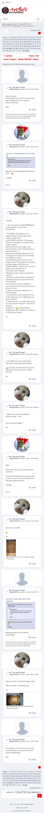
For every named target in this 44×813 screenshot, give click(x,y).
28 (20, 40)
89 (35, 46)
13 (27, 37)
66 (25, 44)
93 (5, 48)
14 (29, 37)
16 (34, 37)
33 (31, 40)
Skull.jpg (11, 557)
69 (31, 44)
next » (39, 30)
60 (12, 44)
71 (35, 44)
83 (23, 46)
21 (5, 40)
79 (14, 46)
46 (20, 42)
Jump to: (9, 792)
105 (36, 48)
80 (16, 46)
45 (18, 42)
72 (38, 44)
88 (33, 46)
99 (18, 48)
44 (16, 42)
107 (3, 51)
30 (25, 40)
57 (5, 44)
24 (12, 40)
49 (27, 42)
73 (40, 44)
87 (31, 46)
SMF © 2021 (20, 804)
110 (13, 51)
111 (16, 51)
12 (25, 37)
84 (25, 46)
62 (16, 44)
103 (30, 48)
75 (5, 46)
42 (12, 42)
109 (10, 51)
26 (16, 40)
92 (3, 48)
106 (39, 48)
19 (40, 37)
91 (40, 46)
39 (5, 42)
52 (33, 42)
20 (3, 40)
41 (10, 42)
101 (24, 48)
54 (38, 42)
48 (25, 42)
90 (38, 46)
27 (18, 40)
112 (19, 51)
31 (27, 40)
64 (20, 44)
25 (14, 40)
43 (14, 42)
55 (40, 42)
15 (32, 37)
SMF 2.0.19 (13, 804)
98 (16, 48)
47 (23, 42)
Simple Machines (29, 804)
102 (27, 48)
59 (10, 44)
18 (38, 37)
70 (33, 44)
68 (29, 44)
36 (38, 40)
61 (14, 44)
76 (8, 46)
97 (14, 48)
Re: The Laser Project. (17, 87)
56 (3, 44)
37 (40, 40)
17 (36, 37)
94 (8, 48)
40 (8, 42)
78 (12, 46)
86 (29, 46)
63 (18, 44)
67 (27, 44)
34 (33, 40)
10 (21, 37)
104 (33, 48)
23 (10, 40)
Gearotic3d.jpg (12, 706)
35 (35, 40)
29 (23, 40)
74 (3, 46)
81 (18, 46)
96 (12, 48)
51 (31, 42)
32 (29, 40)
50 (29, 42)
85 (27, 46)
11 (23, 37)
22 (8, 40)
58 (8, 44)
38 (3, 42)
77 (10, 46)
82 (20, 46)
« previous (33, 30)
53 (35, 42)
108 (7, 51)
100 (21, 48)
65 (23, 44)
